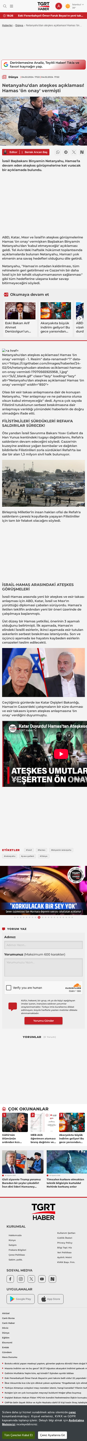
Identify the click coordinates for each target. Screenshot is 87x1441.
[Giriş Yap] (58, 6)
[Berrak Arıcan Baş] (5, 152)
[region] (43, 1423)
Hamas (8, 241)
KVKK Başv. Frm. (66, 1262)
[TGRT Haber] (43, 6)
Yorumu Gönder (43, 1020)
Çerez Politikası (17, 1254)
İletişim (13, 1245)
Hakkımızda (15, 1235)
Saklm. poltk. (15, 1259)
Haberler (7, 25)
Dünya (19, 25)
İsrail (38, 237)
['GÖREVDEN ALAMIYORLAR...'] (43, 890)
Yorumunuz (34, 954)
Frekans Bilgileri (17, 1250)
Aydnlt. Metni (64, 1257)
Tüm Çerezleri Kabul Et (18, 1435)
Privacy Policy (64, 1242)
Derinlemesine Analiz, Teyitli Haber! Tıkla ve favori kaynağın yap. (44, 64)
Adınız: (10, 937)
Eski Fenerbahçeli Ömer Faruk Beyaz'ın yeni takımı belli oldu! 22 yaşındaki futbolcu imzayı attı (51, 15)
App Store (53, 1299)
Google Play (23, 1299)
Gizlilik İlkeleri (64, 1238)
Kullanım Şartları (66, 1233)
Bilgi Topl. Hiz (64, 1247)
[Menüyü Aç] (11, 6)
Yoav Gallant (68, 433)
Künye (12, 1240)
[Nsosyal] (82, 152)
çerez (72, 1412)
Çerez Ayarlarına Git (52, 1435)
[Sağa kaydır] (80, 319)
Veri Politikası (64, 1252)
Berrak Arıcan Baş (36, 152)
